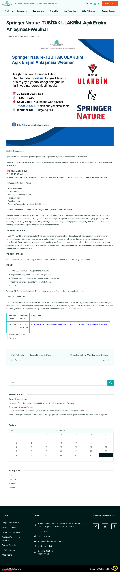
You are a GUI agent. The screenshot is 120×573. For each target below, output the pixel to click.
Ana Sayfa (9, 11)
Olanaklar (54, 11)
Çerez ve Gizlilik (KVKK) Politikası (104, 569)
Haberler (12, 488)
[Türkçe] (11, 569)
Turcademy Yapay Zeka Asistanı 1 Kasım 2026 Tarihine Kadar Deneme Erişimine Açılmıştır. (41, 403)
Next (103, 360)
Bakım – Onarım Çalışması (18, 399)
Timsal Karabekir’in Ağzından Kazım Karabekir (89, 355)
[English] (7, 569)
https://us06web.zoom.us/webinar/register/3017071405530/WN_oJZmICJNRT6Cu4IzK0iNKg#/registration (63, 177)
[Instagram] (95, 4)
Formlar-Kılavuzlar (9, 545)
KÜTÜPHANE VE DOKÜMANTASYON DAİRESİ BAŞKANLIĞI (35, 3)
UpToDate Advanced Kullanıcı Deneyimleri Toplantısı (33, 355)
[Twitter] (91, 4)
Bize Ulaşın (110, 3)
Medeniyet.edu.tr (45, 546)
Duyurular (12, 479)
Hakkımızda (22, 11)
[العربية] (3, 569)
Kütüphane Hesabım (10, 522)
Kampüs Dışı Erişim (9, 527)
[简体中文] (5, 569)
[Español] (9, 569)
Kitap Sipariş (7, 555)
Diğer (11, 475)
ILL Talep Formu (8, 550)
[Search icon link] (87, 3)
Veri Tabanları (70, 11)
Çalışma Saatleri (108, 11)
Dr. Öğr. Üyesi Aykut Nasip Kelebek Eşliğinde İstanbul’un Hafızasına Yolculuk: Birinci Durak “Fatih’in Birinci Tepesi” (49, 411)
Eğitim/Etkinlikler (89, 11)
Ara (110, 383)
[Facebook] (99, 4)
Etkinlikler (12, 484)
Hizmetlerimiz (38, 11)
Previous (18, 360)
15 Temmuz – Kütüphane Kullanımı (21, 407)
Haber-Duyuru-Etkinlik (11, 532)
